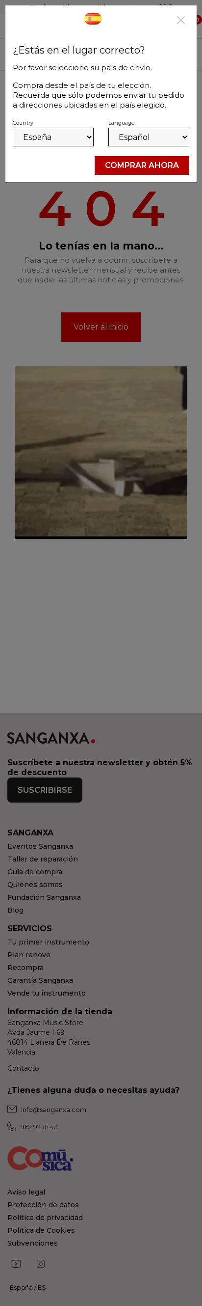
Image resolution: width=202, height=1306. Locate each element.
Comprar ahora (142, 165)
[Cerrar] (181, 21)
